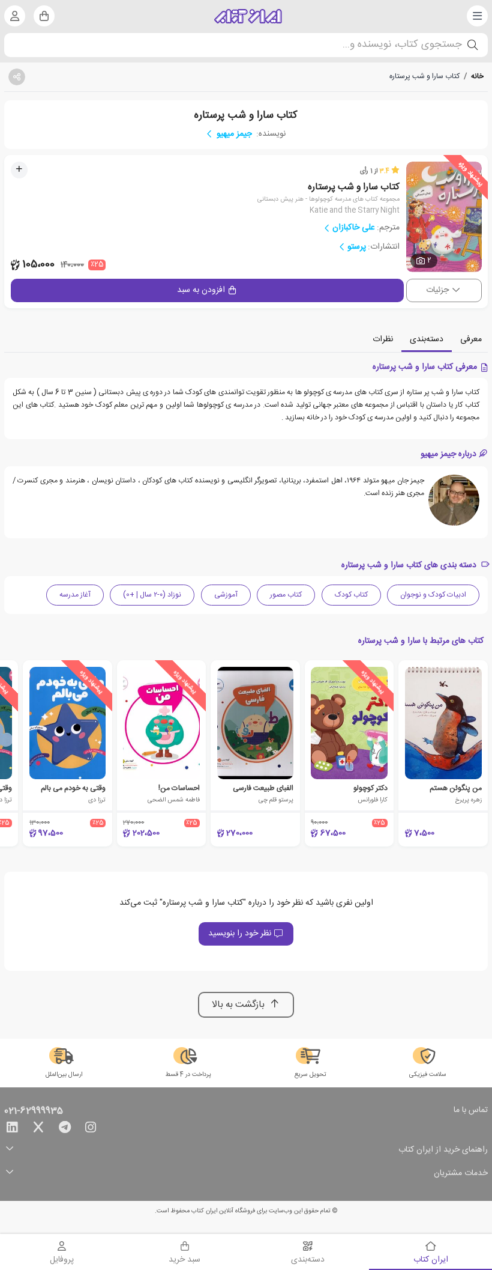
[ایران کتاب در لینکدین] (12, 1129)
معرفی (471, 339)
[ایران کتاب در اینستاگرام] (90, 1129)
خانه (477, 76)
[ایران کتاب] (248, 16)
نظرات (383, 339)
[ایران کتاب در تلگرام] (65, 1129)
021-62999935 (33, 1111)
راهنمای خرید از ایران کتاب (443, 1150)
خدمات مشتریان (461, 1173)
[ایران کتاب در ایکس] (38, 1129)
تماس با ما (471, 1110)
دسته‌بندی (426, 339)
